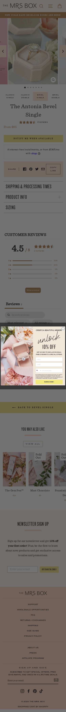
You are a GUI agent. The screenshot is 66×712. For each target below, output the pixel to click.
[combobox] (39, 370)
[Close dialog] (63, 328)
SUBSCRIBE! (49, 382)
